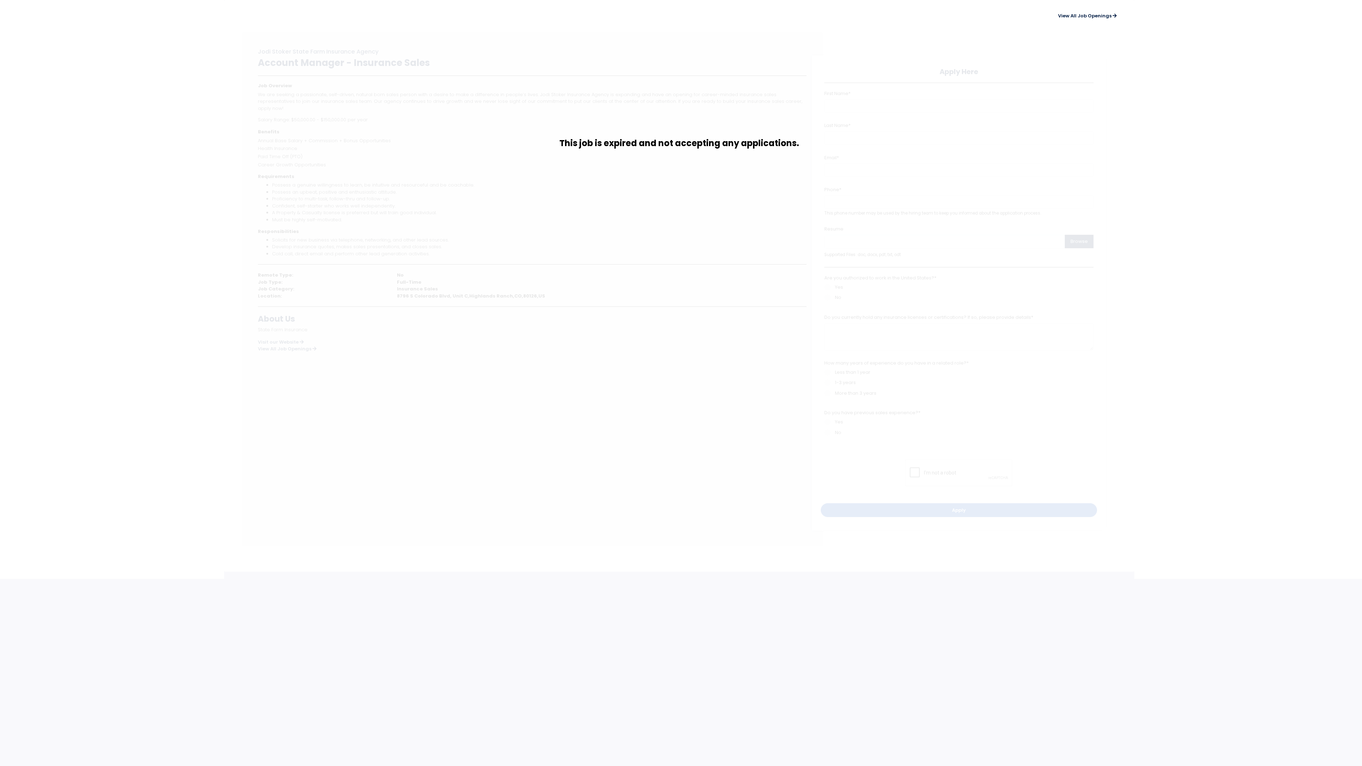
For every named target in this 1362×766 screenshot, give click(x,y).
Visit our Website (279, 342)
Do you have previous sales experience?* (872, 412)
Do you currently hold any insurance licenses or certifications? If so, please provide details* (928, 317)
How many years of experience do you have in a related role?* (896, 363)
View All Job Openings (285, 348)
